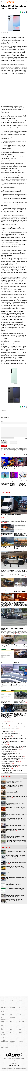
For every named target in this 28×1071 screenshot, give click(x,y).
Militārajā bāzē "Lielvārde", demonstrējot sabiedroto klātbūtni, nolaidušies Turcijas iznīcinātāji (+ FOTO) (16, 856)
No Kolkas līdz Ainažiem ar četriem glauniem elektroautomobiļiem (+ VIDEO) (16, 813)
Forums (2, 1037)
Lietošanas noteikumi (20, 1058)
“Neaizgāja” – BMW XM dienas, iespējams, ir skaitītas (6, 589)
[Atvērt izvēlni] (1, 2)
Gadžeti (20, 1024)
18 (26, 605)
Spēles (20, 1022)
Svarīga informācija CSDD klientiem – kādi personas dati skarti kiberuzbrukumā (7, 660)
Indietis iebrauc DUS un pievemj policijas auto (13, 770)
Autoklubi (20, 1015)
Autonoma (20, 1000)
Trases (11, 1032)
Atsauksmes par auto (4, 1041)
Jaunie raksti (5, 847)
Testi (19, 1007)
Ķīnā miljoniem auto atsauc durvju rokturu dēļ (7, 534)
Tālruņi (11, 1021)
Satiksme (11, 1014)
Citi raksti (4, 454)
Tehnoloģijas (3, 1019)
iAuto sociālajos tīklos (8, 763)
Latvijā (2, 1004)
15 (5, 702)
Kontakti (13, 1058)
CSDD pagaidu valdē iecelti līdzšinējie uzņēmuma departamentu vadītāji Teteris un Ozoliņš (16, 890)
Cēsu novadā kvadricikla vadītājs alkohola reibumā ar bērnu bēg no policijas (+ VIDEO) (20, 646)
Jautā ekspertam (4, 1047)
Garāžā (20, 1014)
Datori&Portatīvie (21, 1021)
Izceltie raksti (5, 492)
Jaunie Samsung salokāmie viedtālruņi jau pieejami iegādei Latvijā (7, 467)
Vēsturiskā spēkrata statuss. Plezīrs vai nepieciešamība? (11, 754)
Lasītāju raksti (21, 1041)
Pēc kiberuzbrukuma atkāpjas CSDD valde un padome (6, 701)
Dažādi (2, 1025)
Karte (1, 1017)
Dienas (21, 778)
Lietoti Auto (2, 1000)
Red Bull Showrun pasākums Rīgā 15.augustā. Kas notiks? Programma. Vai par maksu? (13, 759)
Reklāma (9, 1058)
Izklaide (20, 1004)
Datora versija (14, 1063)
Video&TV (3, 1034)
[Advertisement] (14, 90)
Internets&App (12, 1022)
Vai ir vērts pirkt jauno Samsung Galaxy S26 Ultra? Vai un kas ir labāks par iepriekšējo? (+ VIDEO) (14, 482)
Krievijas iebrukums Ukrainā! (10, 751)
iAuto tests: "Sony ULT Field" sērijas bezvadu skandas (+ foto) (19, 701)
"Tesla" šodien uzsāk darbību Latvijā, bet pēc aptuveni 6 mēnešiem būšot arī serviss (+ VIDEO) (14, 571)
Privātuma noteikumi (10, 1060)
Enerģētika (2, 1021)
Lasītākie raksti (6, 776)
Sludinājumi (3, 999)
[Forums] (21, 2)
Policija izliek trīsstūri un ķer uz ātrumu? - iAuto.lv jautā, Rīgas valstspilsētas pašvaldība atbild (20, 548)
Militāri (11, 1015)
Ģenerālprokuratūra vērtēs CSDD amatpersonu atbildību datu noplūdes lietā (20, 715)
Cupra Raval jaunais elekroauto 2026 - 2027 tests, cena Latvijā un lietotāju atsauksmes (14, 766)
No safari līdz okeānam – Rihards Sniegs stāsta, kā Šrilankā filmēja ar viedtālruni (5, 481)
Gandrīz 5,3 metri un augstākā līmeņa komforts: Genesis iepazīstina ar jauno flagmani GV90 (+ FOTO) (7, 604)
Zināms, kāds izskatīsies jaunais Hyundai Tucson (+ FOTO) (15, 830)
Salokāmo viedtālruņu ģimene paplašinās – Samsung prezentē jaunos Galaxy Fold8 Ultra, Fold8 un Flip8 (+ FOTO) (20, 469)
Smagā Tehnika (3, 1007)
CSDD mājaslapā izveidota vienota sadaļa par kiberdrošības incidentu (20, 534)
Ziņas (2, 1003)
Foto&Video (2, 1024)
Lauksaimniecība (12, 1007)
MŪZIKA (5, 744)
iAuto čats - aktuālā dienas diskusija (11, 761)
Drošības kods (3, 440)
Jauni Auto (11, 1000)
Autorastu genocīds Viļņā (8, 772)
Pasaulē (11, 1004)
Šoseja (20, 1029)
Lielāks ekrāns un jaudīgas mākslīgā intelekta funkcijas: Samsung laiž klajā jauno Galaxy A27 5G (23, 482)
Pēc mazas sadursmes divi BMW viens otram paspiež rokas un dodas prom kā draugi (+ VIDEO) (13, 628)
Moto (1, 1006)
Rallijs (2, 1029)
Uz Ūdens (20, 1006)
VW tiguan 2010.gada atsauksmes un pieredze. (13, 756)
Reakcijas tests (12, 1017)
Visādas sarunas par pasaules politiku (12, 749)
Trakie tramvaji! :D (7, 768)
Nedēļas (25, 778)
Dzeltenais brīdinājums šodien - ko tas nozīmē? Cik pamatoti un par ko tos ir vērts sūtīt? (13, 727)
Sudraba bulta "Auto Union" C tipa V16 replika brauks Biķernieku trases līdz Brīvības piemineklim (14, 747)
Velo (10, 1006)
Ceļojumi (2, 1015)
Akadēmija (2, 1014)
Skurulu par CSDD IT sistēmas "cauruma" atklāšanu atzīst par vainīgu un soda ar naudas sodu (20, 604)
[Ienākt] (26, 2)
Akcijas (2, 1045)
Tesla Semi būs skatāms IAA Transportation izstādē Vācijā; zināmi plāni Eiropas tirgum (12, 515)
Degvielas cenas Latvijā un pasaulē (11, 733)
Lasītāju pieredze (4, 1040)
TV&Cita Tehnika (12, 1024)
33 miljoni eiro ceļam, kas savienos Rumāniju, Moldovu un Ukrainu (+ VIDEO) (15, 851)
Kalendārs (20, 1032)
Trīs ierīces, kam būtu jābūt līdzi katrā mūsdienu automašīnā (7, 645)
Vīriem (2, 1011)
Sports (2, 1028)
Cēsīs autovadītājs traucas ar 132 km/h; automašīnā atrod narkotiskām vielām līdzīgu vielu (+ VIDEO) (20, 589)
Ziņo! (5, 1058)
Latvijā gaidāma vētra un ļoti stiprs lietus (6, 547)
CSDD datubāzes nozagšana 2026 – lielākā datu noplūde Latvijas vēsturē (13, 730)
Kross (11, 1029)
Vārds (2, 421)
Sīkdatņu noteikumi (19, 1060)
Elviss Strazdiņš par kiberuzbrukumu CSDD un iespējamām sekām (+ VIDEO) (13, 683)
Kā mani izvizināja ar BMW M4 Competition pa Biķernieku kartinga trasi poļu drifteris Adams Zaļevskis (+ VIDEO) (7, 715)
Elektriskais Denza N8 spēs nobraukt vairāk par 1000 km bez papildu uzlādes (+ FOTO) (20, 660)
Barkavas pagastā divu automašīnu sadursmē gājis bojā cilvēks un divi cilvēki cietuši (16, 867)
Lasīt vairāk (4, 522)
